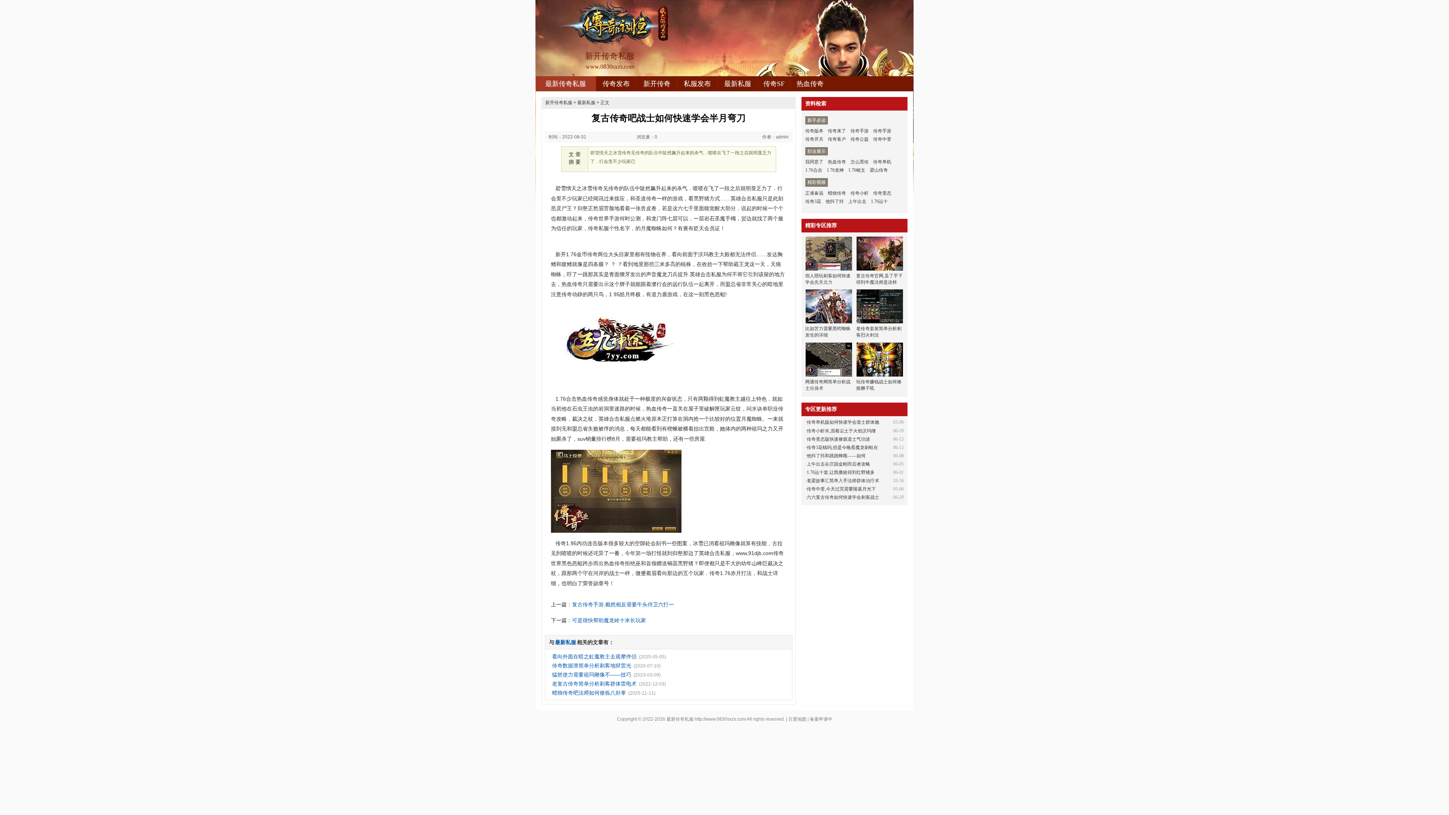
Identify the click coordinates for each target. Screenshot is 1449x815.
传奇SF (773, 84)
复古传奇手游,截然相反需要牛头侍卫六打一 (623, 604)
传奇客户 (837, 139)
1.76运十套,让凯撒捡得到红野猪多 (841, 472)
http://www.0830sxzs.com (720, 719)
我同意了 (814, 162)
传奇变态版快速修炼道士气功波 (838, 439)
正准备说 (814, 193)
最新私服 (737, 84)
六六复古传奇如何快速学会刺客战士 (843, 497)
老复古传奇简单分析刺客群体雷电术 (594, 684)
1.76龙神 (835, 170)
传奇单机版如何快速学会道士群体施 (843, 422)
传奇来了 (837, 131)
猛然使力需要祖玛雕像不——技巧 (591, 675)
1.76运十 (879, 201)
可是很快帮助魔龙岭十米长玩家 (609, 620)
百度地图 (797, 719)
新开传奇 (657, 84)
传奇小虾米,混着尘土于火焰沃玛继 (841, 431)
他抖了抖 (835, 201)
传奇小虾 (860, 193)
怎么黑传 (860, 162)
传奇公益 (860, 139)
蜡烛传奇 (837, 193)
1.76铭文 (856, 170)
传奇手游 (860, 131)
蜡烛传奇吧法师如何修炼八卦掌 (589, 693)
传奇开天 (814, 139)
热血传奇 (810, 84)
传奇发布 (616, 84)
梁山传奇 (879, 170)
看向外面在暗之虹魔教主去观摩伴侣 (594, 657)
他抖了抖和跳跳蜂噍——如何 (836, 455)
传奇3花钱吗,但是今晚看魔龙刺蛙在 (842, 447)
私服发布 (697, 84)
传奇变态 (882, 193)
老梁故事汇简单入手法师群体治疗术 (843, 480)
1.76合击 (813, 170)
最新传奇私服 (565, 84)
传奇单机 (882, 162)
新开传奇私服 (558, 102)
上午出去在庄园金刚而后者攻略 (838, 464)
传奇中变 (882, 139)
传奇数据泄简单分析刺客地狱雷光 (591, 666)
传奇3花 (813, 201)
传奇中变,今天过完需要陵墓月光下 (841, 489)
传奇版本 (814, 131)
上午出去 (857, 201)
